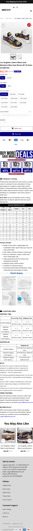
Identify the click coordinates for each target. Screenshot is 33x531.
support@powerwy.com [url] (25, 402)
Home (2, 18)
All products (8, 18)
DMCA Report (7, 523)
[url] (15, 472)
